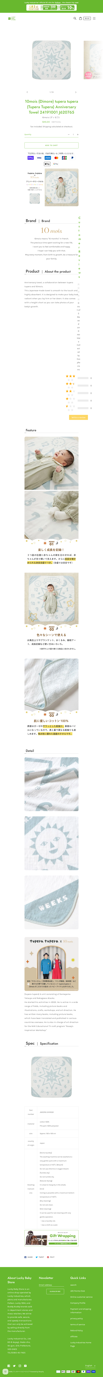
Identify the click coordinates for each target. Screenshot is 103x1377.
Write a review (79, 417)
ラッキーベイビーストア (21, 1371)
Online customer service (81, 1297)
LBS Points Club (77, 1291)
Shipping (47, 126)
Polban (58, 3)
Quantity (27, 134)
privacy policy (76, 1318)
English (89, 1365)
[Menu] (94, 18)
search (73, 1285)
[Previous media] (27, 92)
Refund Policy (76, 1330)
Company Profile (77, 1303)
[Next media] (76, 92)
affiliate (73, 1336)
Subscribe (55, 1291)
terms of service (77, 1324)
